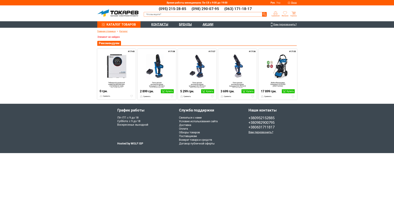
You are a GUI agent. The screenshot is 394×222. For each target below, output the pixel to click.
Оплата (183, 128)
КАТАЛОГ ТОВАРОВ (121, 24)
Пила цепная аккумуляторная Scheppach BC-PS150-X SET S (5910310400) (197, 85)
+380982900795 (261, 122)
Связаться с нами (190, 117)
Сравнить (106, 96)
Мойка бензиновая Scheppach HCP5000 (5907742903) (277, 84)
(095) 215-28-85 (172, 9)
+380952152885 (261, 118)
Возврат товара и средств (195, 139)
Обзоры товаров (189, 132)
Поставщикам (188, 136)
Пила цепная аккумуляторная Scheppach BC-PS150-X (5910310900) (237, 85)
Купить (169, 91)
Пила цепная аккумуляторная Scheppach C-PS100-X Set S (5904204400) (157, 85)
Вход (294, 2)
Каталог (123, 31)
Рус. (273, 2)
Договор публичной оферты (197, 143)
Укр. (278, 2)
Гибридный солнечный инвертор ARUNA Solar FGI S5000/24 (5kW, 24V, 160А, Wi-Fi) (116, 85)
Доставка (185, 125)
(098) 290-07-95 (205, 9)
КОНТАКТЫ (159, 24)
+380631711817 (261, 127)
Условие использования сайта (198, 121)
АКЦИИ (208, 24)
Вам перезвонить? (260, 132)
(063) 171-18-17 (238, 9)
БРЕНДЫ (185, 24)
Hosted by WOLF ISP (130, 143)
